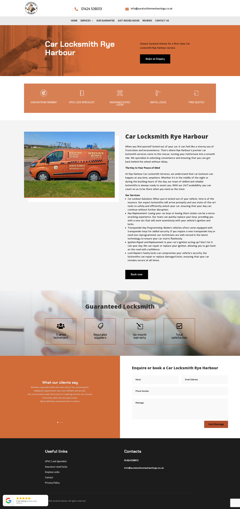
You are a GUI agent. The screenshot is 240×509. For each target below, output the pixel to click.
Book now (136, 274)
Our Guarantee (105, 21)
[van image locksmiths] (69, 196)
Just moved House (128, 21)
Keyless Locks (52, 472)
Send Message (216, 424)
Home (74, 21)
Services (85, 21)
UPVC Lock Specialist (56, 461)
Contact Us (162, 21)
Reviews (147, 21)
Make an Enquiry (155, 59)
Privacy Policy (52, 482)
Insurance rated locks (56, 466)
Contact (49, 477)
